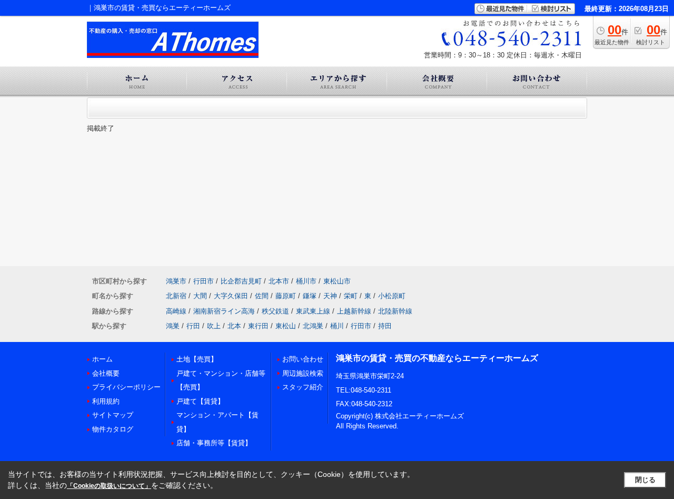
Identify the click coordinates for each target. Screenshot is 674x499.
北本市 (279, 281)
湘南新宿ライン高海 (224, 311)
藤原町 (285, 296)
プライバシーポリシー (126, 387)
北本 (234, 326)
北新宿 (176, 296)
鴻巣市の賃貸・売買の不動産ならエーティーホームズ (437, 358)
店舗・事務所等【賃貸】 (214, 443)
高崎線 (176, 311)
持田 (385, 326)
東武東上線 (313, 311)
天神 (330, 296)
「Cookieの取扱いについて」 (109, 486)
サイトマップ (112, 415)
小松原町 (391, 296)
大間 (200, 296)
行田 (193, 326)
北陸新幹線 (395, 311)
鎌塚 (309, 296)
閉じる (645, 480)
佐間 (262, 296)
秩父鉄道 (275, 311)
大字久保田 (231, 296)
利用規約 (106, 401)
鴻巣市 (176, 281)
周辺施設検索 (302, 373)
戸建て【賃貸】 (200, 401)
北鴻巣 (313, 326)
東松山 (285, 326)
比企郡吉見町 (241, 281)
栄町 (351, 296)
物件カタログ (112, 429)
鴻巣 (173, 326)
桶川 (337, 326)
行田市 (203, 281)
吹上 (214, 326)
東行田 (258, 326)
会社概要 (106, 373)
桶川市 (306, 281)
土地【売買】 (196, 359)
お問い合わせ (302, 359)
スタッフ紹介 (302, 387)
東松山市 (337, 281)
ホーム (102, 359)
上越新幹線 (354, 311)
